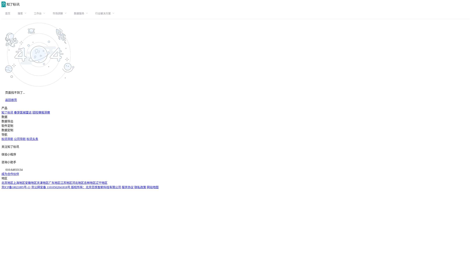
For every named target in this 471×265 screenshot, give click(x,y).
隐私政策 (140, 187)
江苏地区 (66, 182)
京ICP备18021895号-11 (16, 187)
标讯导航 (7, 139)
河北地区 (78, 182)
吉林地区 (90, 182)
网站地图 (153, 187)
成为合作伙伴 (10, 174)
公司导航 (20, 139)
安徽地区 (31, 182)
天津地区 (43, 182)
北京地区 (7, 182)
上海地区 (19, 182)
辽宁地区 (101, 182)
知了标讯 (7, 112)
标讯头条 (32, 139)
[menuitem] (7, 13)
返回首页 (11, 100)
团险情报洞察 (41, 112)
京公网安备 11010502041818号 (51, 187)
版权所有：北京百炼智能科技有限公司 (96, 187)
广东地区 (54, 182)
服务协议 (128, 187)
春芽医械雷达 (23, 112)
